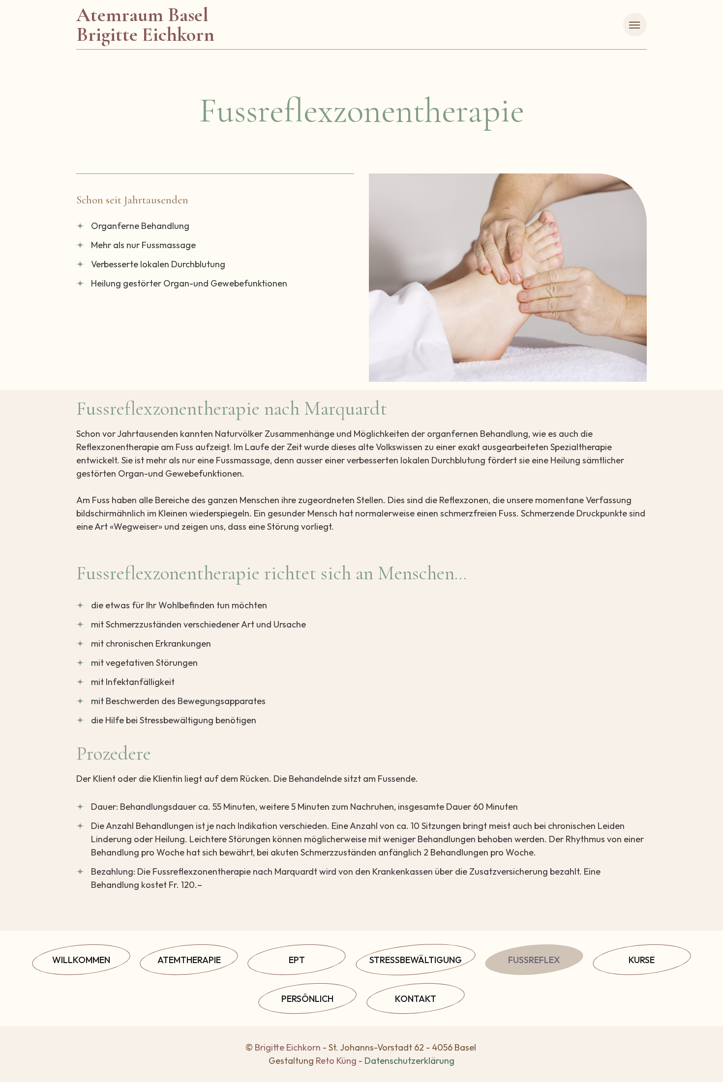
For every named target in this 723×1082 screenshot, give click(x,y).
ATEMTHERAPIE (189, 960)
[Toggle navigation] (635, 24)
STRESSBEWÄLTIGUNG (415, 960)
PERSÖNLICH (307, 998)
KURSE (642, 960)
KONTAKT (415, 998)
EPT (297, 960)
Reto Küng (336, 1060)
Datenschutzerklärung (409, 1060)
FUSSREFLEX (534, 960)
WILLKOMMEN (81, 960)
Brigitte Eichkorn (288, 1047)
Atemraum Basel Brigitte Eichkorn (145, 24)
